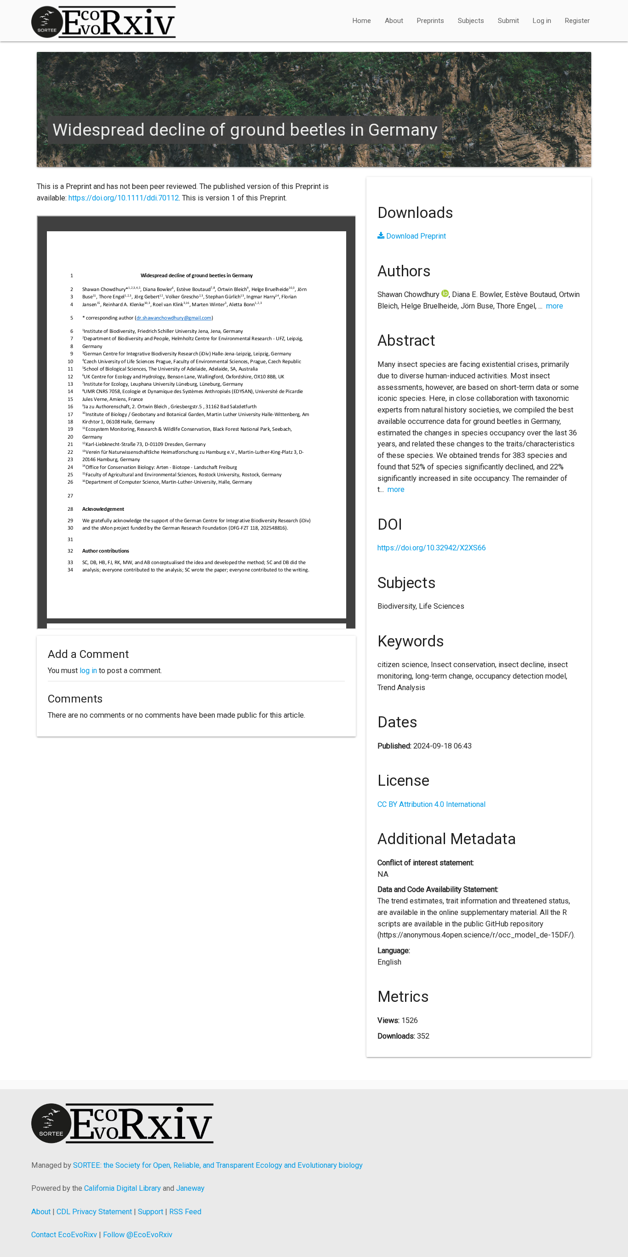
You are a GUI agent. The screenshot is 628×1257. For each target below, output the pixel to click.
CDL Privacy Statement (94, 1211)
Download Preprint (415, 236)
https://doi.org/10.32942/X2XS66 (431, 547)
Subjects (471, 21)
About (394, 21)
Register (577, 21)
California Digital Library (122, 1188)
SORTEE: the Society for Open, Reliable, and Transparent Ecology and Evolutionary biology (218, 1165)
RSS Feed (185, 1211)
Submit (508, 21)
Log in (542, 21)
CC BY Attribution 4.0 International (431, 804)
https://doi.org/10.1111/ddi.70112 (124, 198)
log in (88, 670)
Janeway (190, 1188)
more (554, 306)
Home (362, 21)
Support (150, 1211)
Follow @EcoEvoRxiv (137, 1234)
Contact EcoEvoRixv (64, 1234)
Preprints (430, 21)
